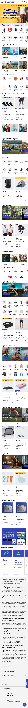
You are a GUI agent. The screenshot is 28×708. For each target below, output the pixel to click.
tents (17, 606)
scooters (18, 641)
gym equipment (19, 615)
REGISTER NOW (6, 574)
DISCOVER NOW (17, 574)
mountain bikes (16, 614)
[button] (11, 21)
